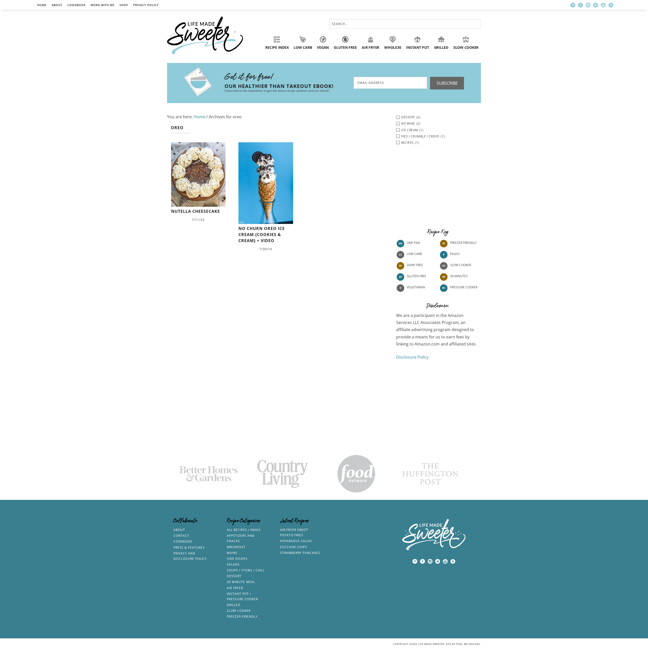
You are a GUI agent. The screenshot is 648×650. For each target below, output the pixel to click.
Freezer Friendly (463, 243)
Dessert (234, 576)
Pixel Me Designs (468, 644)
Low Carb (414, 254)
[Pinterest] (572, 5)
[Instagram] (588, 5)
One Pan (413, 243)
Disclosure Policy (412, 357)
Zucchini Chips (293, 547)
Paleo (454, 254)
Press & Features (189, 547)
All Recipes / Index (243, 530)
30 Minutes (459, 276)
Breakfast (236, 547)
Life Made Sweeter (205, 35)
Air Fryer (235, 588)
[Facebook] (580, 5)
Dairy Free (415, 265)
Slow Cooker (460, 265)
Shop (123, 5)
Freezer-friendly (242, 616)
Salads (233, 564)
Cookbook (76, 5)
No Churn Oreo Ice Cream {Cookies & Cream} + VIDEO (261, 234)
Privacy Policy (146, 5)
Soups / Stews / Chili (245, 570)
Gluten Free (416, 276)
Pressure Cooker (463, 287)
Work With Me (102, 5)
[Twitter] (595, 5)
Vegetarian (416, 287)
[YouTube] (603, 5)
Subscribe (447, 83)
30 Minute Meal (241, 582)
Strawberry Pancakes (300, 553)
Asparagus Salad (296, 541)
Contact (181, 535)
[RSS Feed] (610, 5)
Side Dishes (237, 558)
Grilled (233, 605)
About (57, 5)
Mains (232, 553)
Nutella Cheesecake (195, 211)
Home (42, 5)
